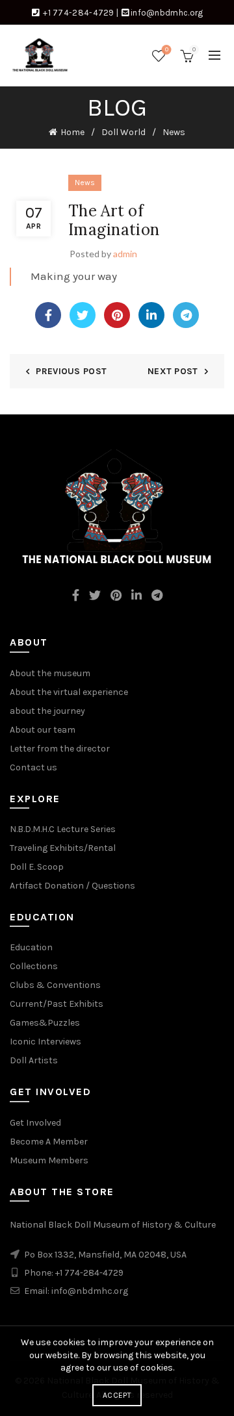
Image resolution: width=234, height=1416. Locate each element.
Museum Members (49, 1160)
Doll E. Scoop (37, 866)
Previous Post (71, 371)
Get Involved (35, 1122)
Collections (34, 966)
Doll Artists (34, 1060)
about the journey (47, 710)
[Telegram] (186, 315)
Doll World (123, 132)
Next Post (173, 371)
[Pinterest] (117, 315)
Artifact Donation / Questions (72, 885)
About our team (42, 729)
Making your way (74, 276)
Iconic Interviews (45, 1041)
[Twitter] (83, 315)
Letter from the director (60, 748)
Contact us (33, 767)
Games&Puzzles (45, 1022)
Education (31, 947)
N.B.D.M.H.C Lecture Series (63, 829)
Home (72, 132)
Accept (117, 1395)
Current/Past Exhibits (56, 1003)
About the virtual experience (69, 692)
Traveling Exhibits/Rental (63, 847)
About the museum (50, 673)
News (173, 132)
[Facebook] (48, 315)
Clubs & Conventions (55, 985)
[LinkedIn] (151, 315)
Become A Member (49, 1141)
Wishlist (166, 49)
